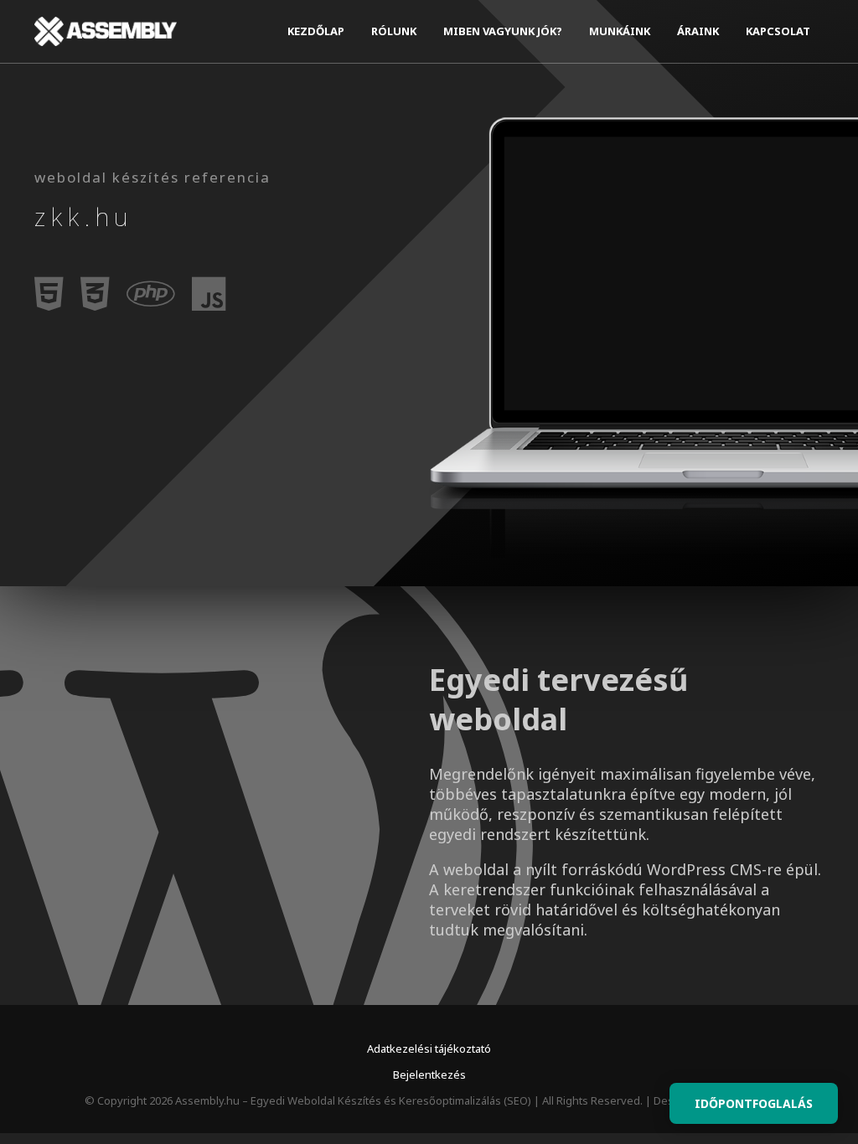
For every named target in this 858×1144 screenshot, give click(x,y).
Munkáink (619, 31)
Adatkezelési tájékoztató (429, 1048)
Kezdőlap (315, 31)
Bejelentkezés (429, 1074)
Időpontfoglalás (754, 1103)
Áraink (698, 31)
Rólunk (393, 31)
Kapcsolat (778, 31)
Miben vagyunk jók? (502, 31)
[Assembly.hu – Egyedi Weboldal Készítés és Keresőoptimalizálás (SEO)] (105, 31)
